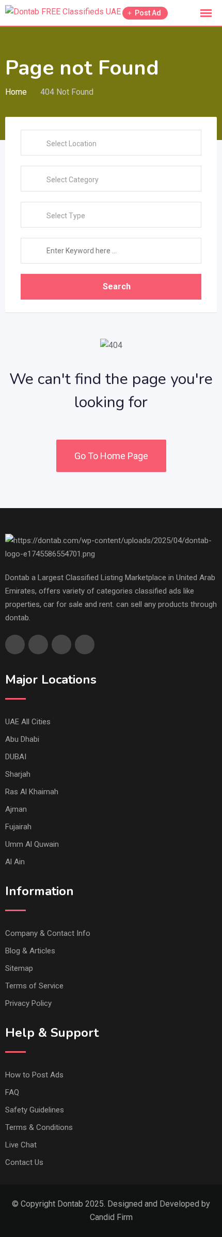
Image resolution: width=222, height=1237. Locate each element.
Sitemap (19, 968)
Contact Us (24, 1162)
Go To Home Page (111, 455)
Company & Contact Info (47, 933)
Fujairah (18, 826)
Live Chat (21, 1144)
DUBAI (15, 756)
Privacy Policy (28, 1003)
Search (117, 286)
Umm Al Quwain (32, 844)
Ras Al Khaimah (31, 791)
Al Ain (15, 861)
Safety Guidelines (34, 1109)
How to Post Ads (34, 1074)
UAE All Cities (28, 721)
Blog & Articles (30, 950)
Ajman (16, 809)
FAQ (12, 1092)
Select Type (65, 216)
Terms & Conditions (39, 1127)
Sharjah (17, 774)
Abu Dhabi (22, 739)
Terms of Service (34, 985)
